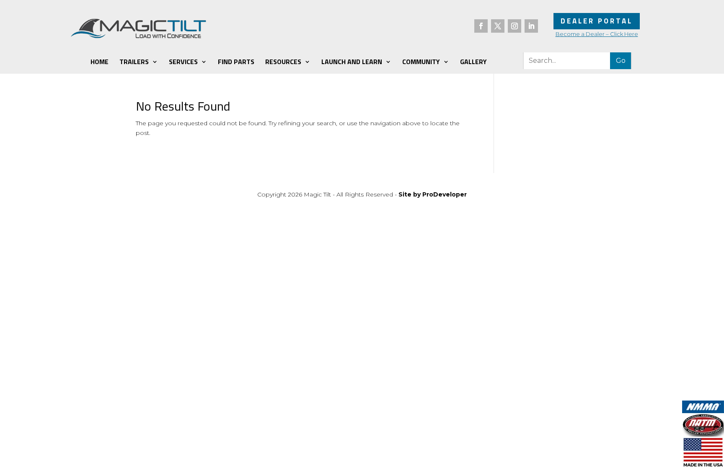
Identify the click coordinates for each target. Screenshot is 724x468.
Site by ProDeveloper (432, 194)
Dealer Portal (597, 21)
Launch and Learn (351, 62)
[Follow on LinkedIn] (531, 26)
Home (99, 62)
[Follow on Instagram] (514, 26)
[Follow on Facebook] (481, 26)
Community (421, 62)
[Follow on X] (497, 26)
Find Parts (236, 62)
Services (183, 62)
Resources (283, 62)
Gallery (473, 62)
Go (621, 61)
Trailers (134, 62)
